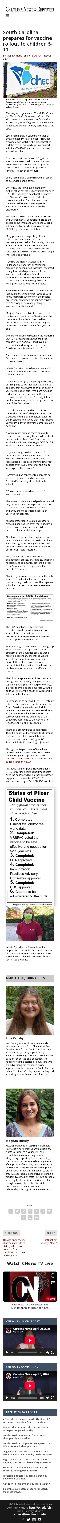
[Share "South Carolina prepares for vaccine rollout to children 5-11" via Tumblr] (30, 1211)
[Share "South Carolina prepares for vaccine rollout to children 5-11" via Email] (30, 1217)
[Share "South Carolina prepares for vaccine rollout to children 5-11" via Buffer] (49, 1211)
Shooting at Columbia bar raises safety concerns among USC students (25, 1469)
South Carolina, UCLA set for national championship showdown (24, 1437)
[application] (30, 1340)
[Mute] (47, 1352)
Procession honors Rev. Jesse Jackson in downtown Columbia (25, 1477)
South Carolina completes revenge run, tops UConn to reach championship (27, 1445)
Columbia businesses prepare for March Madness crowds (25, 1490)
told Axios (27, 419)
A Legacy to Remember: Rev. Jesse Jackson (26, 1483)
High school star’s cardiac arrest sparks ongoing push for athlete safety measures (27, 1461)
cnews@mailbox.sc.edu (30, 1514)
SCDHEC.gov (13, 229)
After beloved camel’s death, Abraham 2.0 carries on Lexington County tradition (26, 1421)
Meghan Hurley (15, 55)
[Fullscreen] (52, 1352)
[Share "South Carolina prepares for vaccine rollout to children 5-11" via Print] (36, 1217)
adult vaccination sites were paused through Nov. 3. (30, 760)
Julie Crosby (35, 55)
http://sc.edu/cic (40, 1507)
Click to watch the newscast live (30, 1304)
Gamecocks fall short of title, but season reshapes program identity (26, 1429)
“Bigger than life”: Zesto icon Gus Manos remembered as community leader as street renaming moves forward (28, 1453)
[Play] (7, 1352)
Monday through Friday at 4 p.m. (30, 1307)
